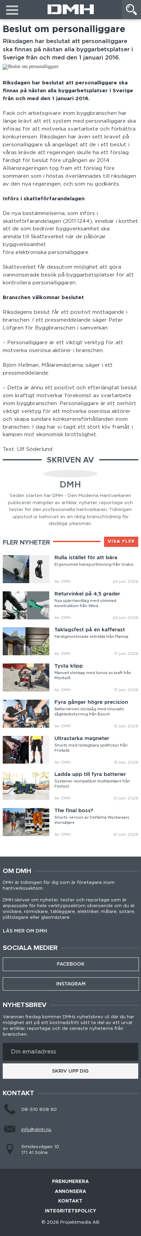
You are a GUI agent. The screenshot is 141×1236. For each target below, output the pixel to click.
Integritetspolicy (70, 1211)
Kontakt (70, 1201)
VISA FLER (121, 541)
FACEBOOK (71, 964)
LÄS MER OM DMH (25, 931)
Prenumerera (70, 1182)
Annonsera (70, 1192)
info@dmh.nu (36, 1129)
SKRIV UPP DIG (70, 1071)
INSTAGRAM (71, 983)
